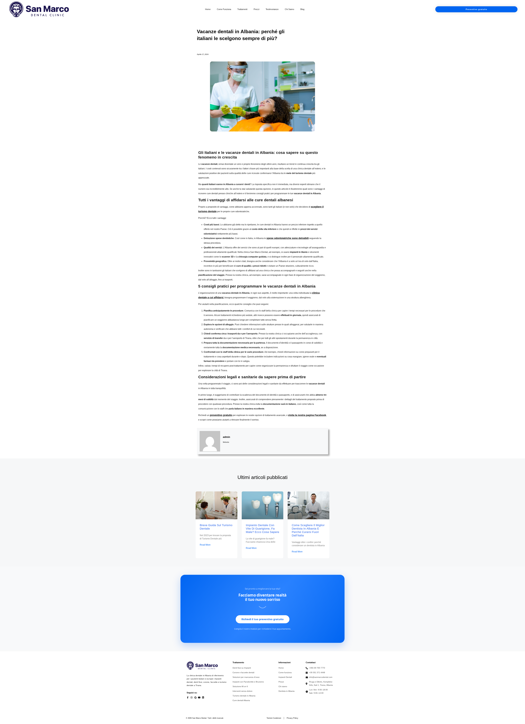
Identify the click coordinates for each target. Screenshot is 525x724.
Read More (205, 545)
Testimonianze (272, 9)
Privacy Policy (292, 718)
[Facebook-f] (188, 697)
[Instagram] (191, 697)
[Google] (195, 697)
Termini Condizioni (274, 718)
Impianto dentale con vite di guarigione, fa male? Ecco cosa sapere (262, 529)
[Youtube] (199, 697)
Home (208, 9)
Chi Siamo (289, 9)
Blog (302, 9)
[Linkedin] (203, 697)
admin (226, 437)
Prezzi (256, 9)
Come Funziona (224, 9)
